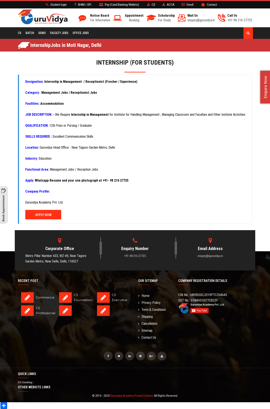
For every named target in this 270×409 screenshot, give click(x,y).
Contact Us (149, 338)
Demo (42, 33)
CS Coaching (25, 382)
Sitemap (147, 331)
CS (19, 33)
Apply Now (43, 215)
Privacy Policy (151, 303)
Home (146, 296)
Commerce (45, 297)
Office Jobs (81, 33)
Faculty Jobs (59, 33)
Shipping (147, 317)
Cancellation (149, 324)
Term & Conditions (154, 310)
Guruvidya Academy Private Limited (131, 396)
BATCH (30, 33)
